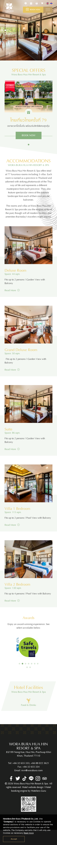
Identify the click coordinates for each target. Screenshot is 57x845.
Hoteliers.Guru (38, 790)
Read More (11, 290)
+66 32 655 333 (20, 763)
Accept (14, 839)
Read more (29, 833)
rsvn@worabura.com (32, 770)
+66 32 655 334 (31, 766)
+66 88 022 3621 (40, 763)
